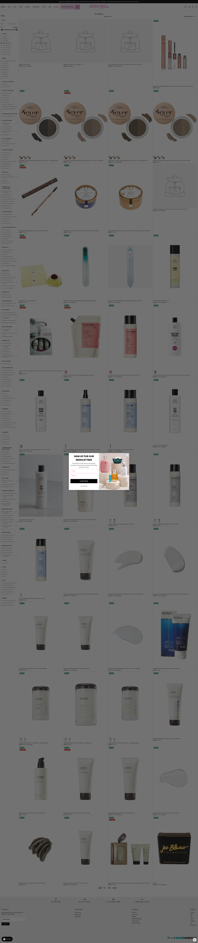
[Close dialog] (127, 455)
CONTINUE (84, 481)
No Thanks (84, 486)
